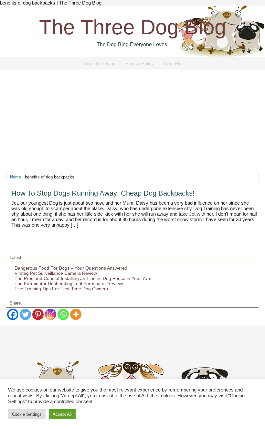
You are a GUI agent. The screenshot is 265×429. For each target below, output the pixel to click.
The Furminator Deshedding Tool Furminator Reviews (69, 283)
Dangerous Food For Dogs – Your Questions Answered (71, 268)
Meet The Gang (99, 63)
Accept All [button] (62, 414)
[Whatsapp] (63, 314)
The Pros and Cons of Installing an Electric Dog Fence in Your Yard (83, 278)
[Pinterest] (38, 314)
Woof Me (172, 63)
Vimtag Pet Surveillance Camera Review (56, 273)
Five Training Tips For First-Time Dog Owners (61, 288)
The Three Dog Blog (132, 27)
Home (15, 177)
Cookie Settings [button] (27, 414)
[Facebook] (12, 314)
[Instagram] (50, 314)
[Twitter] (25, 314)
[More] (75, 314)
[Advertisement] (132, 124)
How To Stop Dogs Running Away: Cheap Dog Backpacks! (103, 193)
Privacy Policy (139, 63)
